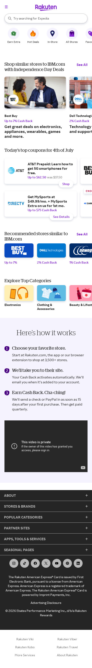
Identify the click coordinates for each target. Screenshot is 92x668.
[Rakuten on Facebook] (35, 563)
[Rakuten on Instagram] (13, 563)
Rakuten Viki (24, 639)
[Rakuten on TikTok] (24, 563)
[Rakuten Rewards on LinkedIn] (78, 563)
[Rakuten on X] (46, 563)
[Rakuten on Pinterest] (67, 563)
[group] (35, 108)
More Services (25, 655)
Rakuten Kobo (25, 647)
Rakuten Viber (67, 639)
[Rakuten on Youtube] (56, 563)
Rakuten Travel (67, 647)
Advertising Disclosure (46, 603)
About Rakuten (67, 655)
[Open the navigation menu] (6, 7)
